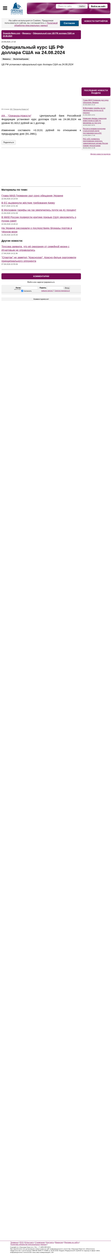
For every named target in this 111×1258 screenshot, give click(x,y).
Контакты (50, 1242)
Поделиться (8, 142)
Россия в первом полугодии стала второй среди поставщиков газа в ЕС (94, 131)
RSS (21, 1242)
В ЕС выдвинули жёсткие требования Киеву (28, 202)
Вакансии (59, 1242)
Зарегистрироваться (62, 291)
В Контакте (29, 1242)
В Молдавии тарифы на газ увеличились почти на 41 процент (38, 210)
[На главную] (17, 8)
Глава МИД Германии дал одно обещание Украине (32, 195)
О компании (40, 1242)
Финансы (7, 59)
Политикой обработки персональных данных (36, 24)
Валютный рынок (20, 59)
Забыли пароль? (47, 291)
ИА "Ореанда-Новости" (19, 109)
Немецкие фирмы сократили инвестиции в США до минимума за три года (95, 120)
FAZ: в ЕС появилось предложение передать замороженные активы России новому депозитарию (95, 142)
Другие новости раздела (100, 154)
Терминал (14, 1242)
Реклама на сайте (71, 1242)
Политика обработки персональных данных (28, 1244)
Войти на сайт (98, 6)
